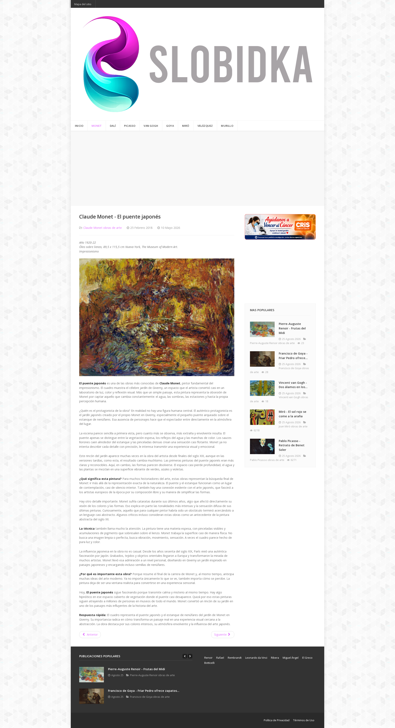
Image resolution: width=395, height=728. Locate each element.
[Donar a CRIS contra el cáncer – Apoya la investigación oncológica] (280, 226)
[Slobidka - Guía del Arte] (197, 64)
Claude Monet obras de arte (102, 228)
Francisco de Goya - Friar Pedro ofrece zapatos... (143, 691)
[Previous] (184, 656)
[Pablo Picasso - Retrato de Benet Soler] (262, 446)
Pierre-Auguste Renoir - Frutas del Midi (292, 328)
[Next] (190, 656)
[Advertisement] (197, 168)
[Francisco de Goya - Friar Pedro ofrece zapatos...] (91, 696)
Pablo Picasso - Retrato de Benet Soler (291, 445)
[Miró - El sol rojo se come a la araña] (262, 417)
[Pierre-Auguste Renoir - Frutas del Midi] (262, 329)
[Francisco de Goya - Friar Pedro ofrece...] (262, 359)
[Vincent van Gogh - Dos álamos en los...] (262, 388)
